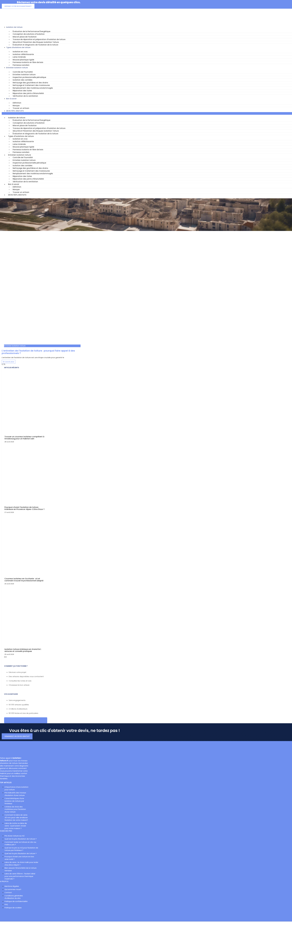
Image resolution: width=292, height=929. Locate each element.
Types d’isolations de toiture (18, 47)
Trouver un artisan (21, 108)
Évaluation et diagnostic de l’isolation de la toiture (35, 45)
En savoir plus (8, 361)
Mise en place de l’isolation (25, 37)
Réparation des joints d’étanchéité (28, 93)
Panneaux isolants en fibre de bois (28, 62)
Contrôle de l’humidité (23, 72)
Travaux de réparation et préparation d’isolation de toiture (39, 39)
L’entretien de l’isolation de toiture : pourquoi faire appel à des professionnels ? (38, 352)
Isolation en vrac (20, 51)
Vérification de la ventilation (25, 96)
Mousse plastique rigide (23, 60)
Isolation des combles (22, 80)
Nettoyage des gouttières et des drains (30, 82)
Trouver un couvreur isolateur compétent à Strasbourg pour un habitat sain (24, 437)
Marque (16, 105)
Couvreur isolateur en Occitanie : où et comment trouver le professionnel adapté (23, 579)
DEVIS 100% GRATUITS (15, 111)
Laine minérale (19, 57)
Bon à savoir (11, 98)
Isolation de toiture (14, 27)
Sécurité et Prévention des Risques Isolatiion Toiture (36, 42)
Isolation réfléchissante (23, 54)
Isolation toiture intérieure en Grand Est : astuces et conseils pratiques (23, 650)
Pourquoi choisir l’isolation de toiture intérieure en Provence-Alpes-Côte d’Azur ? (24, 508)
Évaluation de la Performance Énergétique (31, 31)
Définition (17, 103)
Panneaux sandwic (21, 65)
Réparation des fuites (22, 90)
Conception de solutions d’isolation (29, 34)
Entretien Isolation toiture (17, 67)
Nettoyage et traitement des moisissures (31, 85)
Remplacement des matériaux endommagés (33, 88)
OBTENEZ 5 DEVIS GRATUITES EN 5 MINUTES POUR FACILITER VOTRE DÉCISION (26, 720)
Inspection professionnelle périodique (29, 77)
